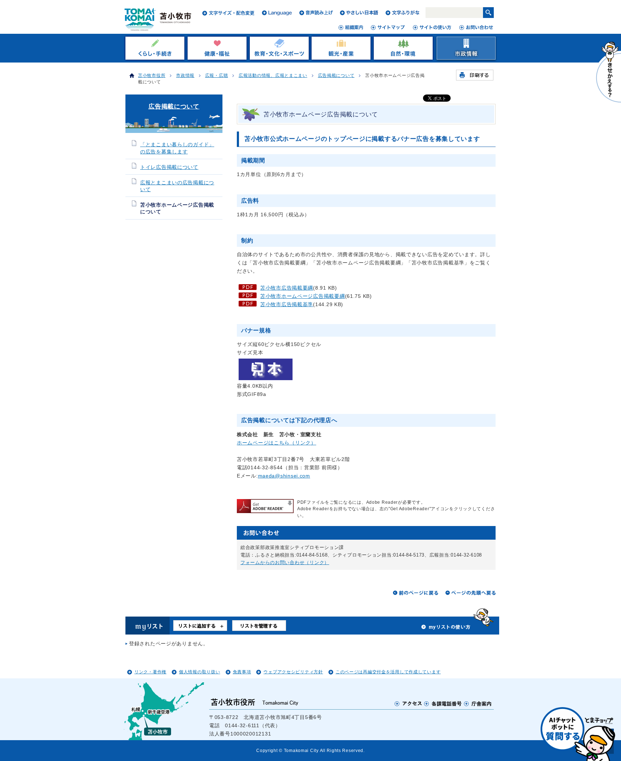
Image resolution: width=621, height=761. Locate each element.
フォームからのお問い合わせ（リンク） (284, 562)
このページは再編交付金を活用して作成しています (388, 672)
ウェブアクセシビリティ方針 (293, 672)
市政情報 (185, 75)
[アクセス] (408, 703)
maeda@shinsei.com (284, 476)
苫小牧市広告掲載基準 (286, 304)
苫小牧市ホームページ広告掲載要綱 (302, 296)
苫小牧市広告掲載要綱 (286, 288)
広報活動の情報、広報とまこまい (273, 75)
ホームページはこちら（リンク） (276, 443)
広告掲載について (336, 75)
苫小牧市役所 (151, 75)
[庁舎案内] (478, 703)
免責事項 (242, 672)
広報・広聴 (216, 75)
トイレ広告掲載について (169, 167)
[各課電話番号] (443, 703)
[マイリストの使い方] (446, 629)
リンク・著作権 (150, 672)
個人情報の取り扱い (199, 672)
